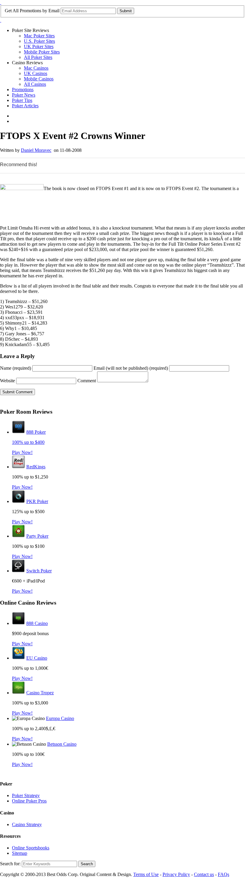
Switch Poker (39, 570)
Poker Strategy (26, 795)
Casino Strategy (27, 824)
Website (7, 380)
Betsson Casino (61, 744)
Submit (126, 11)
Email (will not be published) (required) (131, 368)
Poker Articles (25, 105)
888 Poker (36, 432)
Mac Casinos (36, 68)
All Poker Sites (38, 57)
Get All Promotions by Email (32, 10)
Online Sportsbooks (30, 847)
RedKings (35, 466)
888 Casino (37, 623)
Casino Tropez (40, 692)
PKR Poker (37, 501)
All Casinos (35, 84)
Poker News (23, 94)
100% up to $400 (28, 442)
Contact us (204, 874)
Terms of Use (146, 874)
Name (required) (15, 368)
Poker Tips (22, 100)
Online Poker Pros (29, 800)
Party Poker (37, 536)
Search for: (10, 863)
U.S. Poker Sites (39, 41)
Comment (86, 380)
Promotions (22, 89)
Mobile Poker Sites (42, 51)
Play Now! (22, 452)
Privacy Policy (176, 874)
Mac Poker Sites (39, 35)
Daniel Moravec (36, 150)
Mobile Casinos (38, 78)
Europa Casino (60, 718)
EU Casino (36, 658)
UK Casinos (35, 73)
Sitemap (19, 853)
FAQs (223, 874)
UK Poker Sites (38, 46)
